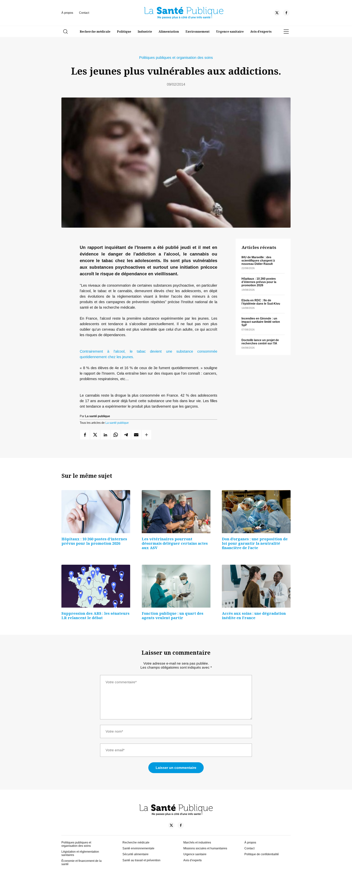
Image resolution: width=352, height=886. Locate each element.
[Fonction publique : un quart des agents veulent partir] (176, 586)
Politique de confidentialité (261, 854)
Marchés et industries (197, 842)
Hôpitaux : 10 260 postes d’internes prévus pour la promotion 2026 (258, 282)
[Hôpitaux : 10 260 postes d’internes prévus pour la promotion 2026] (95, 511)
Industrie (145, 32)
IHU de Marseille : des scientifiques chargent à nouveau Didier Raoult (258, 260)
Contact (84, 12)
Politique (124, 32)
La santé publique (117, 422)
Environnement (198, 32)
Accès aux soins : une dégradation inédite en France (254, 615)
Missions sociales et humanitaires (205, 848)
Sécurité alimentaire (135, 854)
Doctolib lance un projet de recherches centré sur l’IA (260, 342)
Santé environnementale (138, 848)
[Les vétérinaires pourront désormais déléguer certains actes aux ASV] (176, 511)
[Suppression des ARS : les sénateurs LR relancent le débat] (95, 586)
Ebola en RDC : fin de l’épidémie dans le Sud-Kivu (260, 302)
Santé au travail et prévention (141, 860)
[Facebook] (286, 13)
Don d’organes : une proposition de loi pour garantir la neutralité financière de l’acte (255, 543)
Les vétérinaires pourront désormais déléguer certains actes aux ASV (175, 543)
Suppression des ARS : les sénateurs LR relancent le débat (95, 615)
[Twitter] (277, 13)
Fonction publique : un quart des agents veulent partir (172, 615)
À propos (67, 12)
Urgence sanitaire (230, 32)
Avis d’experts (261, 32)
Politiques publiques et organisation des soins (176, 58)
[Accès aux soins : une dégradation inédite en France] (256, 586)
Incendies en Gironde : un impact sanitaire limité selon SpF (260, 322)
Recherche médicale (95, 32)
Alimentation (169, 32)
